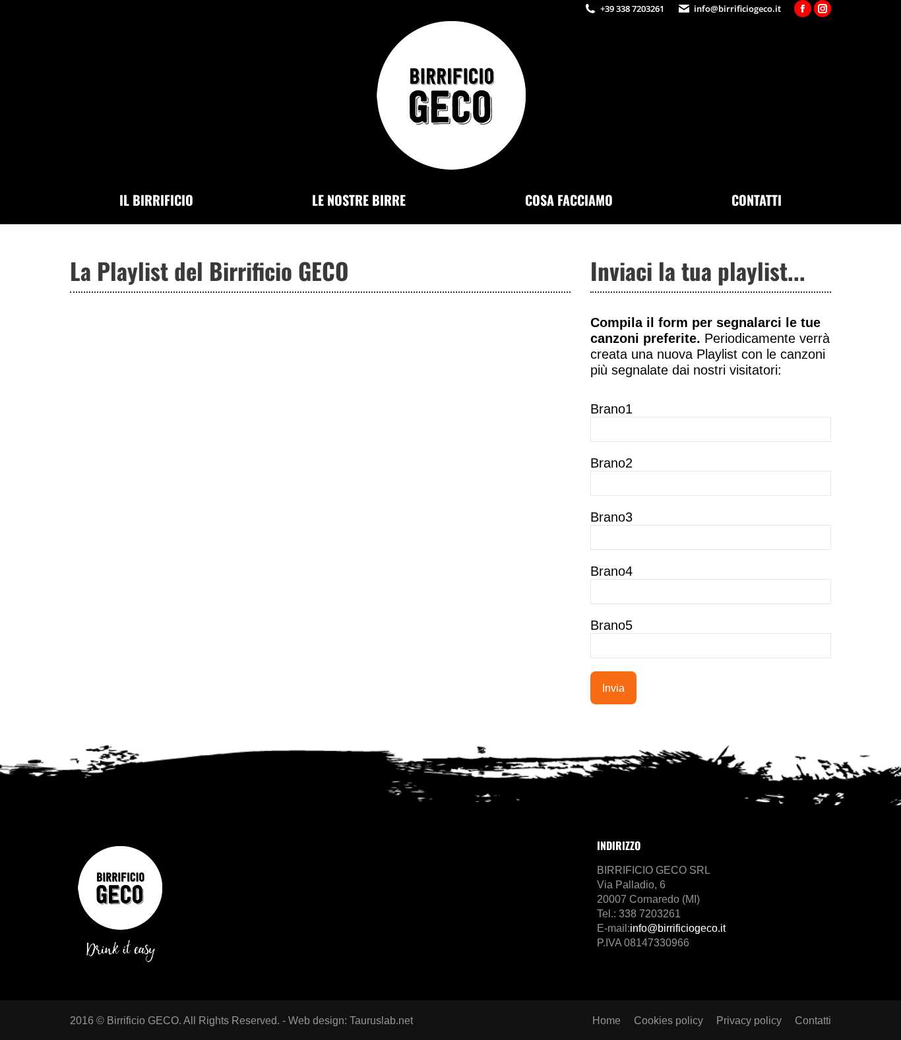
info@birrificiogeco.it (737, 9)
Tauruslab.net (381, 1020)
